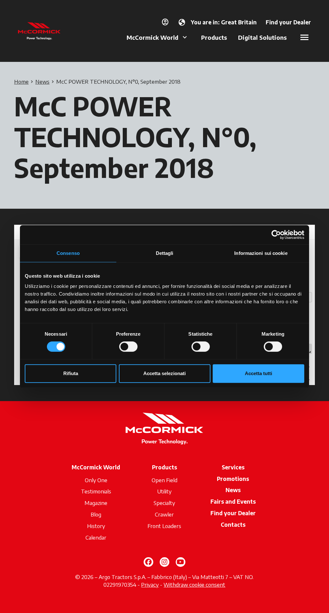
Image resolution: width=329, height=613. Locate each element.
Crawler (164, 514)
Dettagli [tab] (164, 253)
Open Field (164, 479)
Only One (96, 479)
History (96, 525)
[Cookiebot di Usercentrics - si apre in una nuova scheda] (276, 234)
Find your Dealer (233, 512)
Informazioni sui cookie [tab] (260, 253)
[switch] (128, 346)
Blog (96, 514)
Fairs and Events (233, 501)
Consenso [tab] (68, 253)
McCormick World (152, 37)
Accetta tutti (258, 373)
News (233, 489)
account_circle (165, 22)
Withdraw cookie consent (194, 584)
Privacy (150, 584)
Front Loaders (164, 525)
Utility (164, 491)
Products (214, 37)
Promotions (233, 478)
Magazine (95, 502)
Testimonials (96, 491)
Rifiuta (70, 373)
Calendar (95, 537)
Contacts (233, 524)
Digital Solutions (262, 37)
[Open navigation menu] (304, 37)
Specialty (164, 502)
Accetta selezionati (164, 373)
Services (233, 467)
